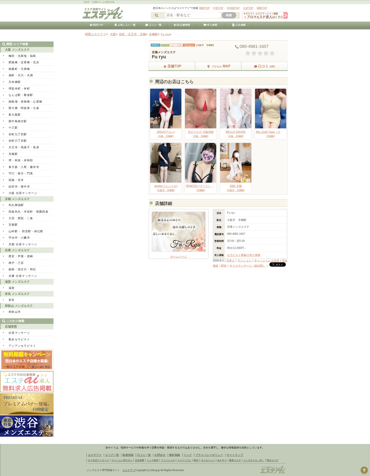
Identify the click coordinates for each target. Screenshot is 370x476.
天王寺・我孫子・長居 (24, 147)
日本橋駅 (15, 82)
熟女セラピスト (19, 339)
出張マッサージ (19, 332)
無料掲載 (174, 455)
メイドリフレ (184, 460)
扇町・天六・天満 (21, 75)
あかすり (222, 460)
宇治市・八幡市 (19, 237)
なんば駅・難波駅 (21, 95)
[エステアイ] (273, 473)
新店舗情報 (183, 24)
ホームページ (178, 256)
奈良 (12, 299)
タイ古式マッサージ (98, 460)
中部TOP (218, 8)
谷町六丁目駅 (18, 140)
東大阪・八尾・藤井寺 (24, 167)
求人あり (189, 45)
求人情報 (211, 24)
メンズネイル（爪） (253, 460)
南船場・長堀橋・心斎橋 (25, 101)
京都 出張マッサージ (23, 244)
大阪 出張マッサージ (23, 193)
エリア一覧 (112, 455)
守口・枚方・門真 (21, 173)
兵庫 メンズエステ (17, 250)
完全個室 (139, 460)
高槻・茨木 (16, 180)
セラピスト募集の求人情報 (243, 255)
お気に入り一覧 (126, 24)
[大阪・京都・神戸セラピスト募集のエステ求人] (265, 17)
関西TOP (204, 8)
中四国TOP (233, 8)
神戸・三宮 (16, 262)
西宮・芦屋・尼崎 (21, 256)
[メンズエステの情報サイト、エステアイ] (102, 19)
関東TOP (262, 8)
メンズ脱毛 (152, 460)
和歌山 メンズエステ (19, 305)
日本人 (230, 260)
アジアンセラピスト (22, 345)
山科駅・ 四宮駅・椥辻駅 (26, 231)
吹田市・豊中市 (19, 186)
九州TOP (248, 8)
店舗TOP (174, 66)
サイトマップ (235, 455)
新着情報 (128, 455)
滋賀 (12, 287)
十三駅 (13, 127)
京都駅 (13, 224)
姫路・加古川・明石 (22, 269)
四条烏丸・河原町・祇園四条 (28, 211)
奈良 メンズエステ (17, 293)
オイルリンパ (208, 460)
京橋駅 (13, 154)
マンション (244, 260)
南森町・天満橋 (19, 69)
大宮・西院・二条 (21, 218)
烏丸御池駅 (16, 205)
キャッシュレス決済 (266, 260)
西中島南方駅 (18, 121)
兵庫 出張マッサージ (23, 276)
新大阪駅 (15, 114)
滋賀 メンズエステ (17, 281)
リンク (188, 455)
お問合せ (160, 455)
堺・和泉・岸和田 (21, 160)
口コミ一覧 (154, 24)
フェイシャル (168, 460)
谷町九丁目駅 (18, 134)
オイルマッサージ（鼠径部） (248, 265)
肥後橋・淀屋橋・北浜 (24, 62)
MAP (221, 66)
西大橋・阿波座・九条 (24, 108)
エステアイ (95, 455)
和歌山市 (15, 311)
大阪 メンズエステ (17, 49)
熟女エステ (273, 460)
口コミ (266, 66)
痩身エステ (235, 460)
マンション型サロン (122, 460)
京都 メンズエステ (17, 199)
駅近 (224, 265)
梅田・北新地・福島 (22, 55)
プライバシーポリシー (209, 455)
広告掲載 (240, 24)
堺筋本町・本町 (19, 88)
